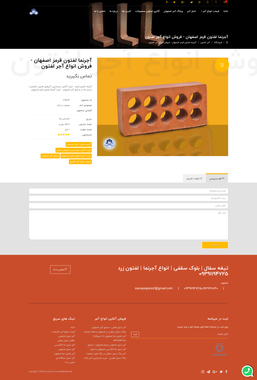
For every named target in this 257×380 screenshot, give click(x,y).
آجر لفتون (205, 42)
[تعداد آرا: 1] (59, 134)
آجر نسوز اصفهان (66, 349)
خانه (225, 11)
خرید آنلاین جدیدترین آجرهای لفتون (73, 150)
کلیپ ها (126, 11)
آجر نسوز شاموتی (66, 336)
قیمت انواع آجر (210, 11)
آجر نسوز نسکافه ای (65, 358)
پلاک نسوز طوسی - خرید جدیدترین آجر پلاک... (104, 358)
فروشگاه (218, 42)
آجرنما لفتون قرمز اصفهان (78, 144)
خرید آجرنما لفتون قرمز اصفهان (76, 156)
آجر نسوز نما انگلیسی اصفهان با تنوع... (107, 349)
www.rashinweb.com (63, 371)
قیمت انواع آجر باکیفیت (63, 331)
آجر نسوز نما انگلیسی (65, 345)
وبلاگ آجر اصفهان (173, 11)
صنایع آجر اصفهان (50, 156)
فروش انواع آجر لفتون (80, 161)
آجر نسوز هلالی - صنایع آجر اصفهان (109, 327)
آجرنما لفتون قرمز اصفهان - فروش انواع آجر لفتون (172, 42)
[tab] (217, 178)
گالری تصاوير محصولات (147, 11)
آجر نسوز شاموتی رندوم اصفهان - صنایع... (106, 345)
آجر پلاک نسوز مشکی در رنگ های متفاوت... (105, 353)
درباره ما (114, 11)
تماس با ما (99, 11)
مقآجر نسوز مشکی (66, 340)
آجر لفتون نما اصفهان (64, 353)
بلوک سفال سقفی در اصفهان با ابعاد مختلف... (104, 331)
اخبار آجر (191, 11)
